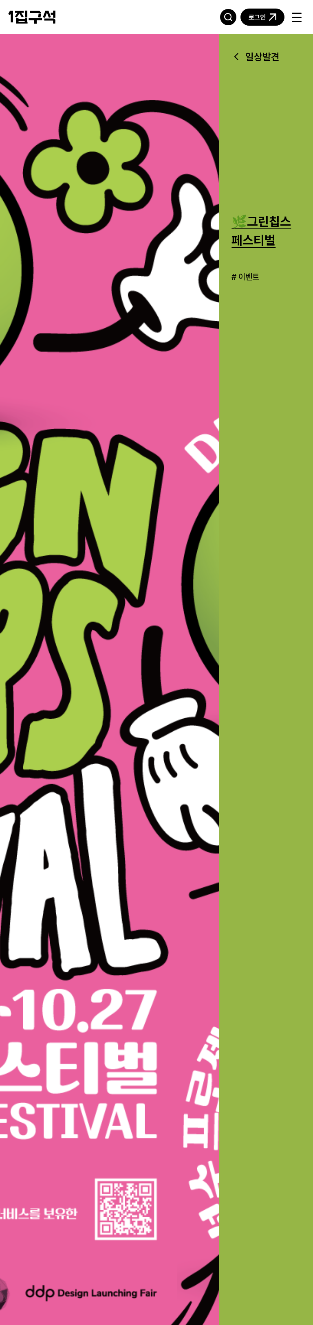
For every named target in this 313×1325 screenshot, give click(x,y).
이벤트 (248, 276)
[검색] (228, 17)
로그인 (257, 17)
